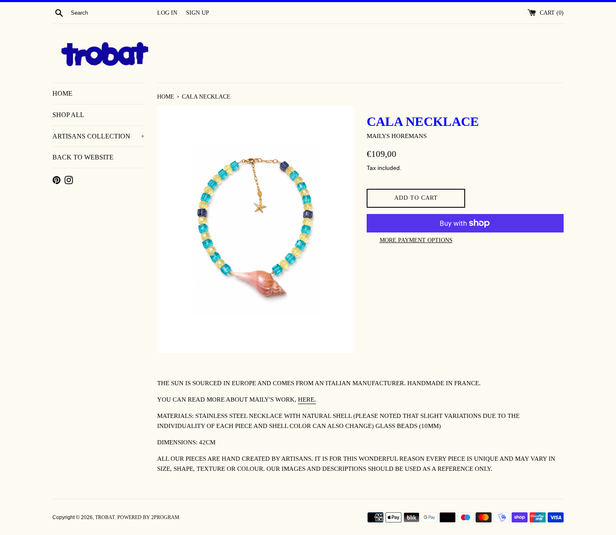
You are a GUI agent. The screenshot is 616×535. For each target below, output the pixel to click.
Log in (167, 13)
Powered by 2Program (148, 517)
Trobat (105, 517)
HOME (62, 93)
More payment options (416, 240)
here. (307, 399)
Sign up (197, 13)
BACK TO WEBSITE (83, 157)
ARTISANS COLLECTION (98, 136)
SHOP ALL (68, 114)
